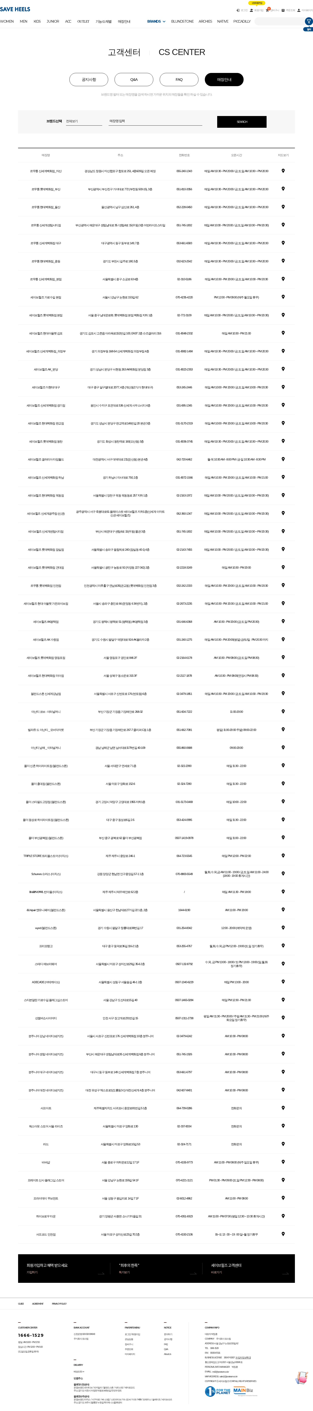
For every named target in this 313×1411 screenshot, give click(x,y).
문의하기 (168, 1334)
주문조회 (290, 10)
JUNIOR (53, 21)
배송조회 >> (79, 1371)
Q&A (166, 1349)
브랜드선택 (54, 121)
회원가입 (258, 10)
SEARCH (242, 121)
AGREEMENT (37, 1304)
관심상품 (129, 1339)
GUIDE (21, 1304)
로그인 (244, 10)
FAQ (166, 1344)
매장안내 (124, 21)
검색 (309, 21)
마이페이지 (307, 10)
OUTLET (83, 21)
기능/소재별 (104, 21)
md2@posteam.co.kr (220, 1371)
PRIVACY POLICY (59, 1304)
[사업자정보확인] (243, 1357)
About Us (167, 1354)
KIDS (37, 21)
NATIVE (222, 21)
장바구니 (273, 10)
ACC (68, 21)
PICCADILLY (241, 21)
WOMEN (7, 21)
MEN (23, 21)
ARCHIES (205, 21)
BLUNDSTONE (182, 21)
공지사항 (168, 1339)
